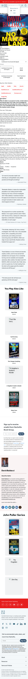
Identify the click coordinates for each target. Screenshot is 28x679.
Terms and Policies (6, 665)
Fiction (2, 166)
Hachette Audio (4, 56)
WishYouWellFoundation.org (8, 499)
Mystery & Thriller (4, 163)
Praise (1, 171)
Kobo (15, 86)
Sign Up (21, 434)
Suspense (13, 166)
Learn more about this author (8, 502)
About (3, 657)
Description (3, 98)
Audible (9, 86)
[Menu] (2, 5)
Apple (2, 86)
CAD (14, 13)
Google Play (4, 96)
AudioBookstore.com (6, 93)
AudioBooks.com (5, 89)
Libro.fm (21, 86)
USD (14, 10)
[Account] (22, 5)
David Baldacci (5, 48)
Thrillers (7, 166)
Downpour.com (17, 93)
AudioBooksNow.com (17, 89)
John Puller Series (4, 170)
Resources (4, 661)
